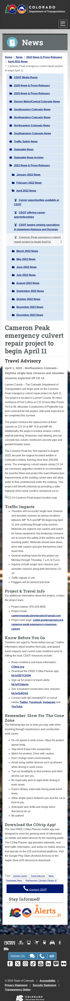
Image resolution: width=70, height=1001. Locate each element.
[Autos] (52, 942)
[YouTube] (41, 964)
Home (8, 57)
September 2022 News (30, 291)
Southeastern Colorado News (31, 109)
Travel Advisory (38, 876)
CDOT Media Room (25, 77)
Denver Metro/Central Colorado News (36, 101)
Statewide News (23, 149)
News (19, 57)
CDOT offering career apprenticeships (29, 214)
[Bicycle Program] (21, 942)
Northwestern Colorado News (31, 117)
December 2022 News (29, 315)
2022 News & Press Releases (44, 57)
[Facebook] (10, 964)
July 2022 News (26, 275)
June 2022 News (26, 267)
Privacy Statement (16, 985)
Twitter (24, 702)
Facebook (35, 702)
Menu (63, 24)
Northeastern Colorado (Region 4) (41, 880)
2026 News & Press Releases (31, 85)
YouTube (16, 706)
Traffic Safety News (25, 141)
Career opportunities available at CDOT (36, 202)
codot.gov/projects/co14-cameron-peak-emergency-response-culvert (37, 624)
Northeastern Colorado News (31, 125)
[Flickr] (64, 964)
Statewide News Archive (28, 157)
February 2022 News (29, 182)
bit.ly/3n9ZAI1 (19, 693)
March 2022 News (27, 251)
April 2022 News (18, 61)
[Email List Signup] (56, 964)
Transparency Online (18, 989)
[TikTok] (33, 964)
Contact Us (17, 955)
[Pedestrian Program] (60, 942)
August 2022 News (27, 283)
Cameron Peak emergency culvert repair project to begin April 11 (37, 239)
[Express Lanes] (9, 942)
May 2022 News (25, 259)
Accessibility (47, 980)
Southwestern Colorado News (32, 133)
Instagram (49, 702)
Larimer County (20, 876)
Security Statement (44, 985)
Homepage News (14, 880)
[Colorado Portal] (31, 997)
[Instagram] (25, 964)
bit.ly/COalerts (20, 684)
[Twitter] (18, 964)
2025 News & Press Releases (31, 93)
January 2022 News (28, 174)
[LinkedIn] (48, 964)
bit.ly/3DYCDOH (21, 675)
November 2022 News (29, 307)
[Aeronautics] (37, 942)
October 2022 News (28, 299)
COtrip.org (17, 666)
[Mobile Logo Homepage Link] (35, 9)
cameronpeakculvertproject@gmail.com (36, 615)
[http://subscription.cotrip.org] (35, 910)
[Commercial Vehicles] (6, 949)
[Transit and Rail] (29, 942)
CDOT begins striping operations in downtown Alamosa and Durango (37, 227)
